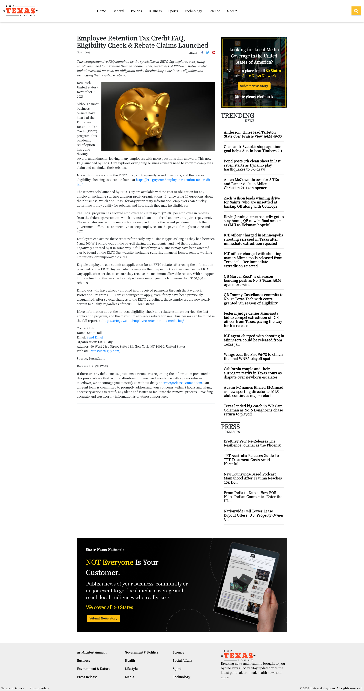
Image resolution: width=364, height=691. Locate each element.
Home (101, 11)
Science (214, 11)
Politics (136, 11)
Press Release (87, 677)
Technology (193, 11)
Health (130, 660)
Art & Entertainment (92, 652)
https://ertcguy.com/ (105, 351)
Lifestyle (131, 668)
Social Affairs (182, 660)
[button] (202, 52)
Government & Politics (141, 652)
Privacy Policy (39, 688)
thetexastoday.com (322, 688)
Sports (173, 11)
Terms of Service (13, 688)
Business (155, 11)
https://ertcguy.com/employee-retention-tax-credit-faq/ (143, 320)
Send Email (95, 337)
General (118, 11)
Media (129, 677)
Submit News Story (254, 86)
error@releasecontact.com (182, 383)
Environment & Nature (93, 668)
